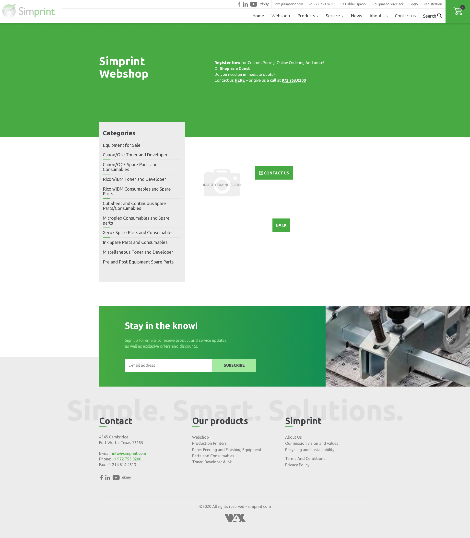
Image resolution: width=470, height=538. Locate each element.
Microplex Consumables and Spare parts (136, 220)
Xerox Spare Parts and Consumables (138, 232)
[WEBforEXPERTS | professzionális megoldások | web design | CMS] (235, 520)
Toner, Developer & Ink (212, 462)
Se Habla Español (354, 4)
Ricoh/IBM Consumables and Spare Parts (137, 191)
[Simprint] (31, 11)
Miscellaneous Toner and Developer (138, 252)
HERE (240, 80)
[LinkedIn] (245, 4)
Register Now (227, 62)
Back (281, 225)
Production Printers (209, 443)
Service (333, 15)
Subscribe (234, 365)
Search (430, 15)
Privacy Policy (297, 465)
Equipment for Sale (122, 145)
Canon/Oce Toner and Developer (135, 154)
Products (306, 15)
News (356, 15)
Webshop (280, 15)
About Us (378, 15)
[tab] (142, 145)
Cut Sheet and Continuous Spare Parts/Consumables (134, 206)
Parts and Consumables (213, 456)
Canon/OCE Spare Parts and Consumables (130, 167)
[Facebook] (239, 4)
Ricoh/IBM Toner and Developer (134, 179)
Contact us (405, 15)
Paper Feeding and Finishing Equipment (226, 449)
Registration (433, 4)
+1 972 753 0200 (322, 4)
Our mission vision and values (311, 443)
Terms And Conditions (305, 458)
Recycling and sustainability (309, 449)
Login (414, 4)
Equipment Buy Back (388, 4)
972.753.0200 (294, 80)
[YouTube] (253, 4)
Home (258, 15)
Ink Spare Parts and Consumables (135, 242)
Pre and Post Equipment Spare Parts (138, 261)
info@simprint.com (289, 4)
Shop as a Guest (235, 68)
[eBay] (264, 4)
